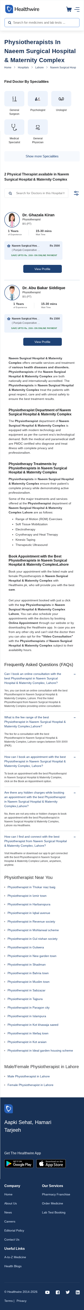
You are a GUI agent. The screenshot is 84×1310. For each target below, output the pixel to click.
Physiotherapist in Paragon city (29, 1007)
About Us (10, 1203)
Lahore (39, 67)
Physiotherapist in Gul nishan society (33, 938)
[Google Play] (18, 1163)
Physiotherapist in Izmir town (27, 895)
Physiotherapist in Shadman (27, 964)
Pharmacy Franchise (56, 1194)
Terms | (9, 1300)
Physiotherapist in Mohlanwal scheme (33, 930)
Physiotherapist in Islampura (27, 1016)
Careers (9, 1221)
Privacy (21, 1300)
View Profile (42, 269)
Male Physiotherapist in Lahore (29, 1076)
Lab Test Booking (53, 1212)
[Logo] (8, 1108)
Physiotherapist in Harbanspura (29, 904)
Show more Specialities (42, 156)
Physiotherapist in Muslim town (29, 981)
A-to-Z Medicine (15, 1257)
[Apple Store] (51, 1163)
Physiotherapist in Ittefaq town (28, 1033)
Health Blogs (13, 1266)
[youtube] (47, 1292)
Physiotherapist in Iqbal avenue (29, 913)
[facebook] (58, 1292)
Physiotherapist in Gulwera (26, 947)
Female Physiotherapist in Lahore (30, 1085)
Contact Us (11, 1239)
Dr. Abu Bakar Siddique (43, 288)
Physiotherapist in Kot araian (27, 1042)
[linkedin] (78, 1292)
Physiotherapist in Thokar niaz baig (31, 887)
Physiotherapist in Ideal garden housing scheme (40, 1050)
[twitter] (68, 1292)
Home (7, 67)
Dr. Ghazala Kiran (38, 215)
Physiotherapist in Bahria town (28, 973)
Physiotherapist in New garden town (32, 956)
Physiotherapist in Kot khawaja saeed (33, 1024)
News (8, 1212)
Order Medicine (52, 1203)
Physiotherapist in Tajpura (25, 999)
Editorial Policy (14, 1230)
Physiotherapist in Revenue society (31, 921)
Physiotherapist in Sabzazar (26, 990)
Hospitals (23, 67)
